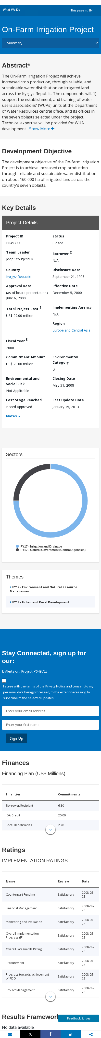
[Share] (50, 1034)
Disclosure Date (66, 269)
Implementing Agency (72, 307)
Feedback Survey (78, 1018)
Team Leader (18, 252)
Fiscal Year (17, 340)
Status (58, 236)
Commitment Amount (25, 357)
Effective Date (65, 286)
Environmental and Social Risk (22, 381)
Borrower (62, 253)
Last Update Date (68, 400)
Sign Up (16, 738)
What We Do (11, 10)
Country (13, 269)
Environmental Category (65, 360)
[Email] (10, 1034)
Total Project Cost (23, 308)
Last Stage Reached (24, 400)
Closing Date (63, 378)
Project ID (14, 236)
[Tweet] (30, 1034)
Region (58, 323)
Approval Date (18, 286)
